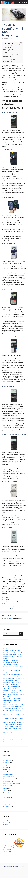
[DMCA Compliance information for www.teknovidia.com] (8, 847)
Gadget (5, 769)
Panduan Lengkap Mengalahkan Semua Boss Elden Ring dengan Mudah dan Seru (13, 734)
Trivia (5, 802)
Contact (22, 866)
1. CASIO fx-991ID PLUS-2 (10, 45)
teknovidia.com (6, 65)
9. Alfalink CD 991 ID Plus (10, 59)
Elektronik (6, 599)
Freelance (6, 767)
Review (6, 597)
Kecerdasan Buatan (8, 774)
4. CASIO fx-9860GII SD (9, 50)
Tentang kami (16, 866)
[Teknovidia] (7, 2)
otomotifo (6, 821)
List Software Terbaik (9, 779)
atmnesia (5, 824)
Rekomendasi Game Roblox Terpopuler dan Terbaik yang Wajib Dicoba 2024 (13, 739)
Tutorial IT (6, 804)
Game (5, 772)
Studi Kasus (6, 797)
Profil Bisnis (6, 786)
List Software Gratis (8, 776)
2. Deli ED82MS (7, 47)
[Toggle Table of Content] (19, 43)
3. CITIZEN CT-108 (8, 49)
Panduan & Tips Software (10, 783)
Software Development (9, 793)
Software (5, 790)
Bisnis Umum (7, 760)
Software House (7, 795)
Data (4, 765)
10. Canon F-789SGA (9, 61)
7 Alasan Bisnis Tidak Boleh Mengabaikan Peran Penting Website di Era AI (13, 666)
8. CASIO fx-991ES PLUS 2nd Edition (12, 58)
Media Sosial (6, 781)
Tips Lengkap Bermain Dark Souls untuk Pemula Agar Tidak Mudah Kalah (12, 728)
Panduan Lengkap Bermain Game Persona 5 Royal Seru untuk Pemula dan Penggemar (13, 700)
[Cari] (21, 634)
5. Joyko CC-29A (7, 52)
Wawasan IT (6, 806)
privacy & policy (8, 866)
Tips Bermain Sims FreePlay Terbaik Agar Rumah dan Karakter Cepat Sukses (13, 710)
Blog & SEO (6, 762)
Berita (5, 755)
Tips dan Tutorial (8, 799)
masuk (10, 618)
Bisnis (5, 758)
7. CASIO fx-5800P (8, 56)
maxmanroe (6, 822)
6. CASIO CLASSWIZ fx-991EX (11, 54)
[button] (19, 2)
